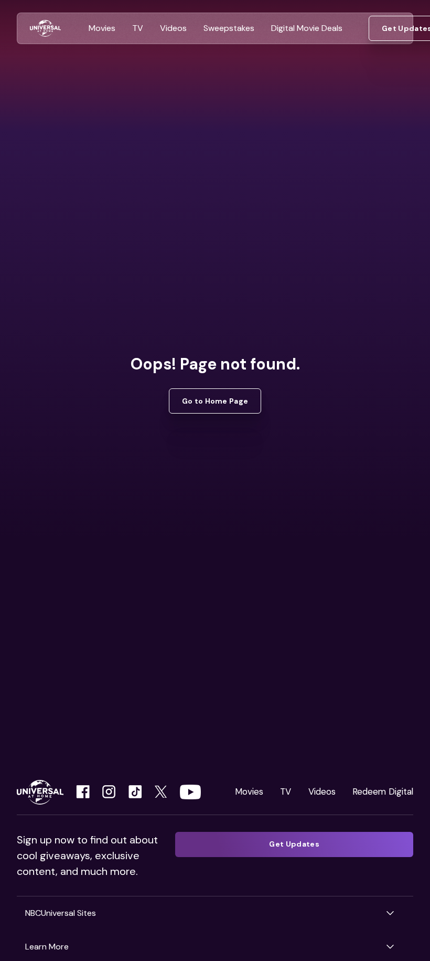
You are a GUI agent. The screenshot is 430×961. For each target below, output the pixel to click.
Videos (322, 791)
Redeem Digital (382, 791)
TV (285, 791)
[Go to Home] (45, 28)
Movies (249, 791)
